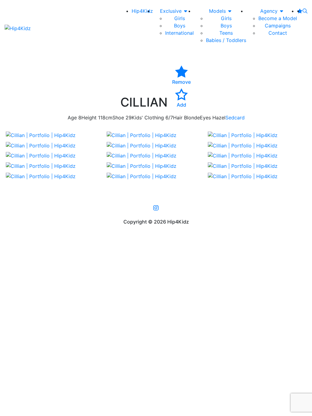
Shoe (118, 118)
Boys (179, 26)
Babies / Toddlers (226, 40)
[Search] (305, 11)
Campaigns (278, 26)
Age (72, 118)
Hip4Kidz (142, 11)
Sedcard (235, 118)
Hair (178, 118)
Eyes (205, 118)
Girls (179, 18)
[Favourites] (300, 11)
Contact (277, 33)
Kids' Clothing (148, 118)
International (179, 33)
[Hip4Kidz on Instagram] (156, 208)
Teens (226, 33)
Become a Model (277, 18)
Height (89, 118)
